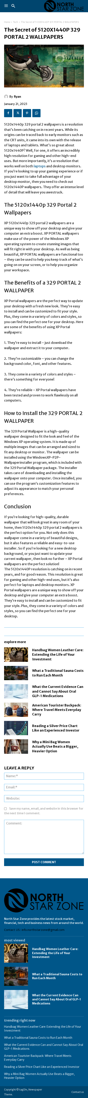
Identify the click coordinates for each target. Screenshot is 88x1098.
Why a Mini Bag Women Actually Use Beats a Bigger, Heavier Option (55, 746)
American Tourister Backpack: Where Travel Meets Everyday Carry (56, 709)
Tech (15, 22)
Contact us (77, 1092)
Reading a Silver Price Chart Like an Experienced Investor (55, 728)
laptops (40, 166)
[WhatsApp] (36, 113)
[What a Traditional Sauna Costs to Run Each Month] (16, 673)
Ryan (17, 96)
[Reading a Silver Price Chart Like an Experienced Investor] (16, 728)
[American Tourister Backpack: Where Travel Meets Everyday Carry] (16, 710)
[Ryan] (6, 97)
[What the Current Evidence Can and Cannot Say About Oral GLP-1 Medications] (16, 691)
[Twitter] (18, 113)
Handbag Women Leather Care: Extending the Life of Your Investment (57, 654)
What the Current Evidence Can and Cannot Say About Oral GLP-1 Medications (57, 691)
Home (7, 22)
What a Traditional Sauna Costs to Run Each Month (38, 1038)
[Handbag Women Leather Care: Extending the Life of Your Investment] (16, 654)
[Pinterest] (27, 113)
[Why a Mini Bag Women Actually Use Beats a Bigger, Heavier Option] (16, 746)
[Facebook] (8, 113)
